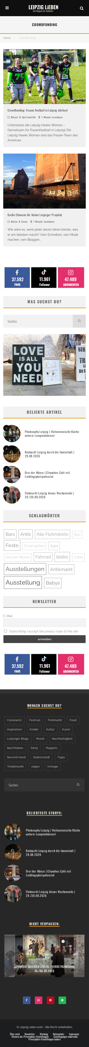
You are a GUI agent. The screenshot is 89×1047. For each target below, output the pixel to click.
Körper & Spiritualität (23, 117)
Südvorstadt (41, 757)
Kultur (50, 729)
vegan (35, 766)
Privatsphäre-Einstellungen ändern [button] (44, 1039)
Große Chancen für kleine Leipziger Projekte (35, 214)
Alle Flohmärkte (52, 534)
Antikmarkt (61, 569)
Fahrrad (43, 557)
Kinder (34, 729)
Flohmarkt (55, 720)
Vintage (52, 766)
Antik (25, 534)
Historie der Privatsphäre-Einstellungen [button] (30, 1036)
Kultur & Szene (19, 221)
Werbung (44, 1034)
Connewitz (14, 720)
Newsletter (30, 1034)
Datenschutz (58, 1034)
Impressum (74, 1034)
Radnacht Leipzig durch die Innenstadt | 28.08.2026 (49, 454)
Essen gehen (34, 546)
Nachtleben (15, 748)
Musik (40, 738)
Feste (12, 545)
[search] (79, 321)
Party (34, 748)
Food (73, 720)
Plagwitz (52, 748)
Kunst (66, 729)
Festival (34, 720)
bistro (62, 557)
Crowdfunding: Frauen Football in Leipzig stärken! (38, 110)
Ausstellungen (25, 569)
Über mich (15, 1034)
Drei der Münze (18, 557)
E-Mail (7, 616)
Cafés (78, 557)
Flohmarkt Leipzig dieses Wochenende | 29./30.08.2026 (49, 495)
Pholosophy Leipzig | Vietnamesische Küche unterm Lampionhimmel (52, 433)
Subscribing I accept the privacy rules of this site (43, 631)
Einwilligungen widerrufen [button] (66, 1036)
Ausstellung (23, 582)
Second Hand (16, 757)
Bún (77, 535)
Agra (54, 546)
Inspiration (14, 729)
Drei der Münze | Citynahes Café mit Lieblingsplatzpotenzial (47, 474)
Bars (10, 534)
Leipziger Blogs (18, 738)
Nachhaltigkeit (62, 738)
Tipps (61, 757)
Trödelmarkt (15, 766)
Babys (53, 583)
